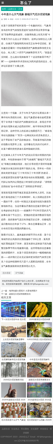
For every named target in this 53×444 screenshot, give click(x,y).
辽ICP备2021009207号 (28, 441)
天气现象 (19, 273)
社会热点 (15, 429)
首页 (4, 9)
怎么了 (27, 437)
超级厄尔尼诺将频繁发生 (20, 294)
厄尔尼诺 (6, 273)
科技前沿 (44, 429)
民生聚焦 (25, 429)
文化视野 (35, 429)
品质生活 (12, 9)
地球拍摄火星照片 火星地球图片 (23, 291)
